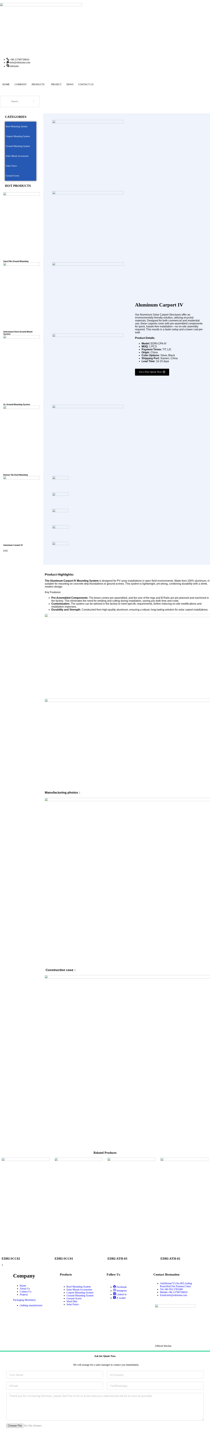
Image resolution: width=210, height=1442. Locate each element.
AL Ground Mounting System (16, 404)
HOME (6, 84)
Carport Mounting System (18, 136)
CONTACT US (86, 84)
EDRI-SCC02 (11, 1258)
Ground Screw (12, 176)
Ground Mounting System (18, 146)
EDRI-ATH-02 (170, 1258)
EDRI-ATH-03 (117, 1258)
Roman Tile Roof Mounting (15, 475)
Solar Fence (11, 166)
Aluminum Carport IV (13, 545)
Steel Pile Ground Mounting (15, 261)
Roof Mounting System (16, 126)
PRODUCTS (38, 84)
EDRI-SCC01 (64, 1258)
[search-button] (34, 101)
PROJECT (56, 84)
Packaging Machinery (24, 1300)
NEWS (69, 84)
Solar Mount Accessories (17, 156)
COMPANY (21, 84)
